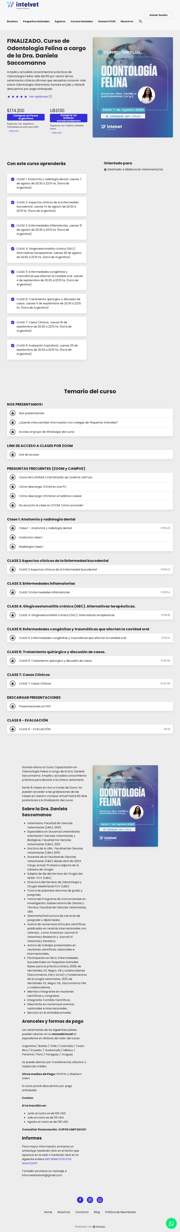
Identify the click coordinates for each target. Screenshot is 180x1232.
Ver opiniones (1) (40, 97)
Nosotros (63, 1212)
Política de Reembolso (120, 1212)
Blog (97, 1212)
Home (48, 1212)
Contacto (82, 1212)
